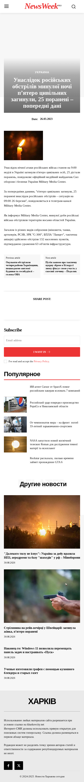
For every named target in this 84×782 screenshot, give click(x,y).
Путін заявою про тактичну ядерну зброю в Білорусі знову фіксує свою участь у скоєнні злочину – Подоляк (61, 267)
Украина (42, 72)
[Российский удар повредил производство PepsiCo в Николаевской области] (15, 405)
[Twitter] (37, 308)
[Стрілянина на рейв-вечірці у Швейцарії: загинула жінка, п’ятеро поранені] (42, 596)
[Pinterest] (46, 308)
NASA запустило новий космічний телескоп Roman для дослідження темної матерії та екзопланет (54, 444)
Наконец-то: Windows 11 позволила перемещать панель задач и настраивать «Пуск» (37, 650)
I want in (39, 351)
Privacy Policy (41, 361)
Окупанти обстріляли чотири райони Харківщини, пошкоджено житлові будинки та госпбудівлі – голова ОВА (22, 268)
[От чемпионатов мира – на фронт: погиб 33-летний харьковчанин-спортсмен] (15, 424)
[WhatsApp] (55, 308)
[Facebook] (28, 308)
